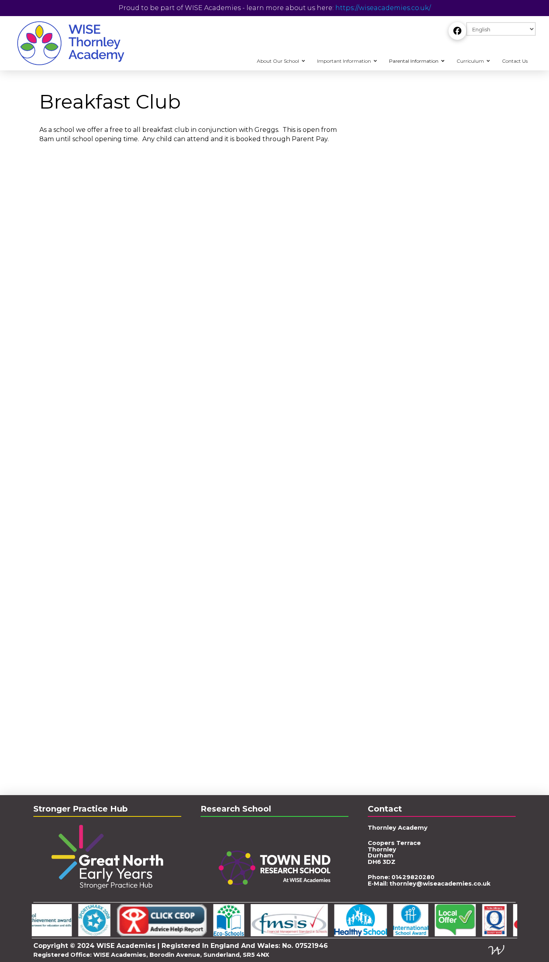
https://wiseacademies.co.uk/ (383, 8)
